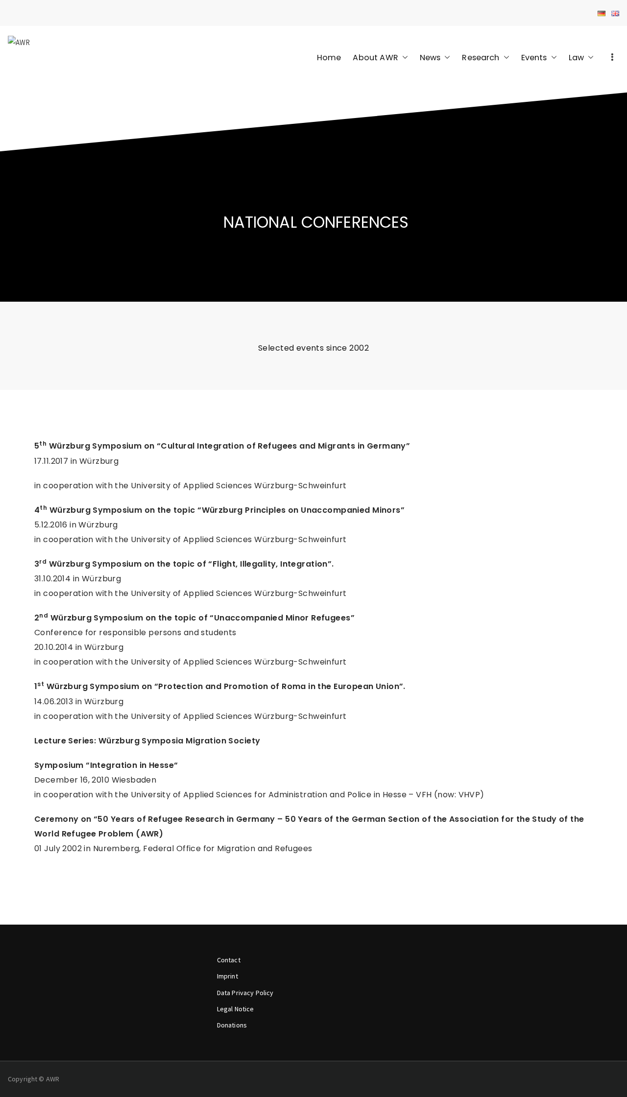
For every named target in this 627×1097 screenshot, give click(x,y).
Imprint (227, 976)
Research (480, 57)
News (430, 57)
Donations (232, 1025)
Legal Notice (235, 1008)
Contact (229, 959)
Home (329, 57)
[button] (403, 57)
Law (576, 57)
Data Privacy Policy (245, 992)
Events (534, 57)
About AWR (375, 57)
